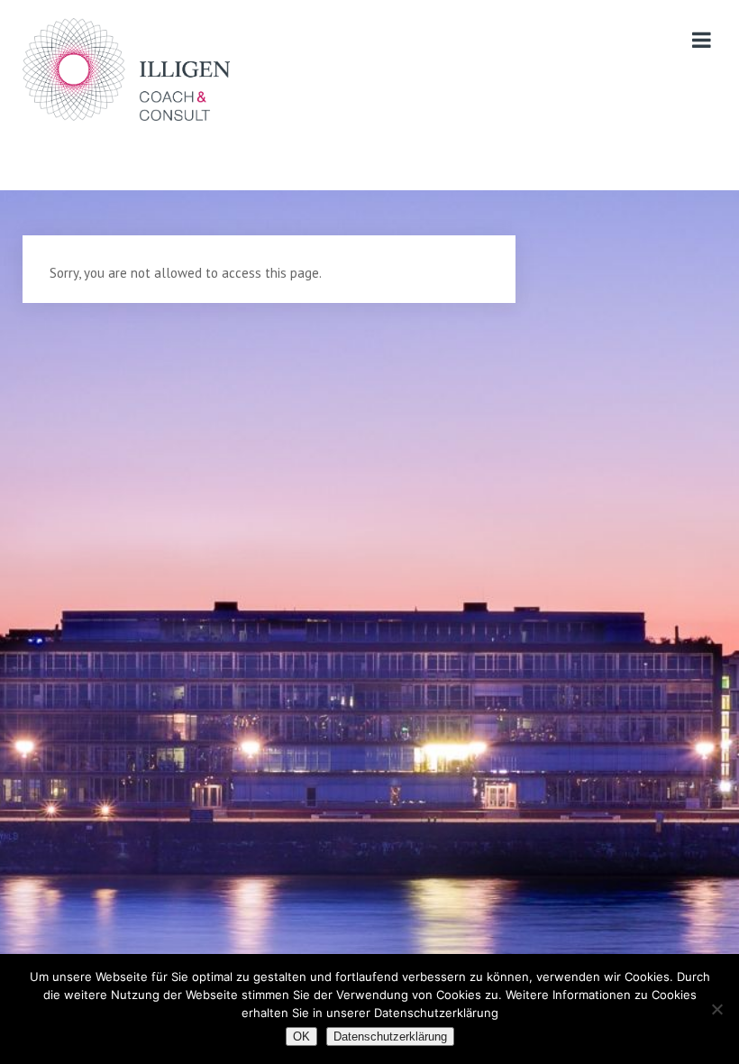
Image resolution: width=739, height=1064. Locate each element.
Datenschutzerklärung (390, 1036)
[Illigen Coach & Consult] (126, 69)
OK (301, 1036)
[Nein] (716, 1009)
